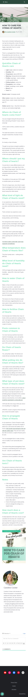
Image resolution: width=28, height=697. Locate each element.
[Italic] (5, 643)
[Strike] (9, 643)
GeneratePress (22, 693)
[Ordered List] (11, 643)
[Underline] (7, 643)
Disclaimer (14, 689)
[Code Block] (16, 643)
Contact (14, 685)
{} (19, 643)
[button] (24, 2)
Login (24, 633)
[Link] (18, 643)
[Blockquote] (14, 643)
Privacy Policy (14, 682)
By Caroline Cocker (10, 32)
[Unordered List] (13, 643)
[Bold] (4, 643)
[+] (21, 643)
